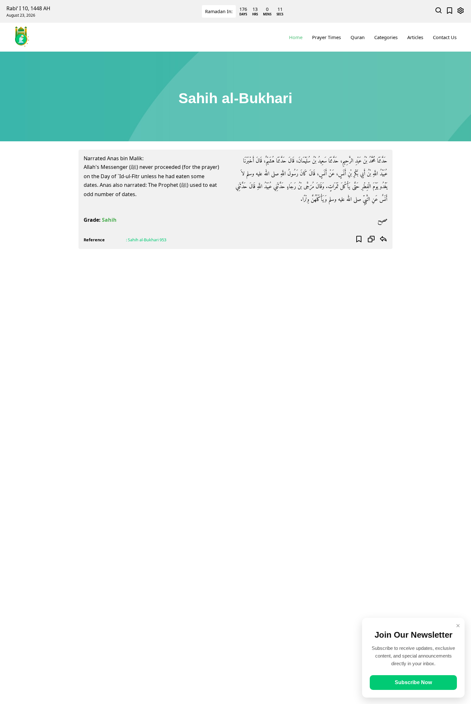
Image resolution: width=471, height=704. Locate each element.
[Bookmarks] (450, 11)
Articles (415, 37)
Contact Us (445, 37)
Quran (358, 37)
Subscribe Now (413, 682)
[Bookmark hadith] (359, 240)
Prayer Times (326, 37)
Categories (386, 37)
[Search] (439, 11)
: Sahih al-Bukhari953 (146, 240)
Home (295, 37)
